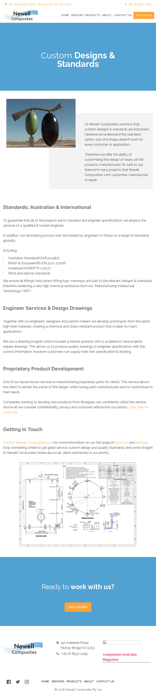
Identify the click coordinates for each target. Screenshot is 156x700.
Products (92, 15)
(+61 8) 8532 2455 (139, 4)
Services (77, 15)
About (107, 15)
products (121, 442)
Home (65, 15)
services (142, 442)
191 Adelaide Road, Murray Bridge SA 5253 (78, 645)
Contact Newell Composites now (28, 442)
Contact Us (123, 15)
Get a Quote (144, 15)
